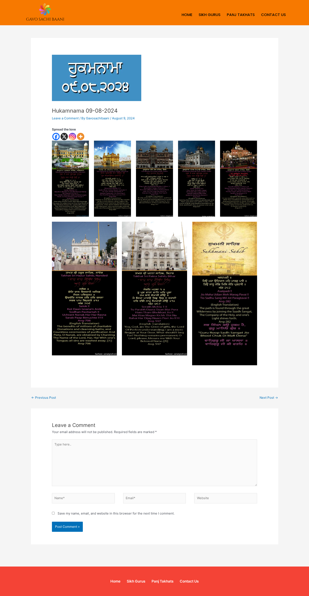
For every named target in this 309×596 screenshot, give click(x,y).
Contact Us (273, 14)
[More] (80, 136)
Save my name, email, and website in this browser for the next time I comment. (116, 513)
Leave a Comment (65, 118)
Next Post (269, 398)
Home (187, 14)
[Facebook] (56, 136)
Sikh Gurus (210, 14)
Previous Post (43, 398)
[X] (64, 136)
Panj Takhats (241, 14)
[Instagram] (72, 136)
